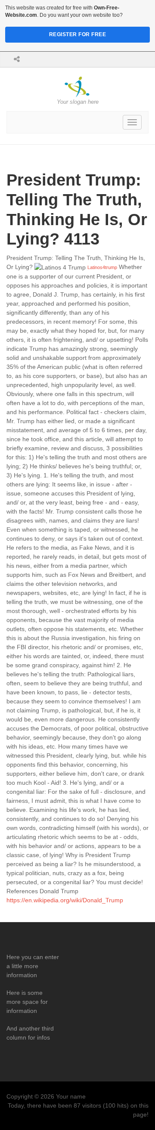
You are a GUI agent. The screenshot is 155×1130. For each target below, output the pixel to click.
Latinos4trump (102, 267)
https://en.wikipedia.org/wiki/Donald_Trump (64, 900)
